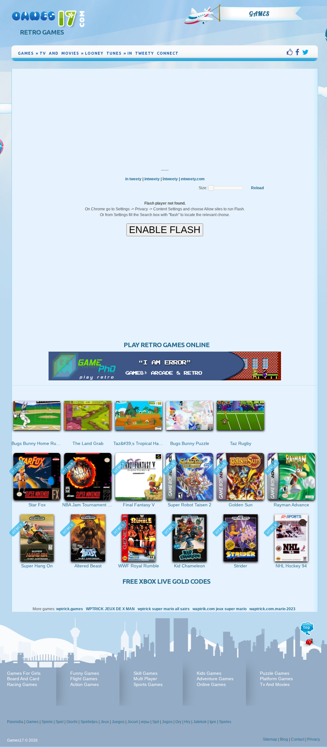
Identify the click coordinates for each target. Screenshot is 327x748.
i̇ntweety (170, 179)
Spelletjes (89, 722)
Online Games (211, 684)
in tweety (133, 179)
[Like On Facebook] (291, 52)
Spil (155, 722)
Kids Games (209, 673)
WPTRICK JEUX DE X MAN (110, 609)
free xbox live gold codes (166, 581)
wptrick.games (69, 609)
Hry (187, 722)
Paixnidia (15, 722)
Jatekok (200, 722)
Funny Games (84, 673)
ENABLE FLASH (165, 229)
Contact (297, 739)
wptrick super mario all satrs (164, 609)
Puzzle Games (274, 673)
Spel (60, 722)
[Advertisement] (164, 116)
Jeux (105, 722)
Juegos (118, 722)
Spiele (47, 722)
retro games (42, 32)
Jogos (167, 722)
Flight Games (83, 678)
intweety (152, 179)
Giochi (72, 722)
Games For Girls (24, 673)
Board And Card (23, 678)
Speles (225, 722)
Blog (284, 739)
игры (145, 722)
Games (259, 14)
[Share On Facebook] (298, 52)
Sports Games (148, 684)
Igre (212, 722)
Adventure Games (215, 678)
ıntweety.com (193, 179)
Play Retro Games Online (166, 344)
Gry (178, 722)
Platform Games (276, 678)
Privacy (313, 739)
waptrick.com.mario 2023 (272, 609)
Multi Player (145, 678)
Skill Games (145, 673)
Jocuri (132, 722)
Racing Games (22, 684)
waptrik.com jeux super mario (220, 609)
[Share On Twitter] (305, 52)
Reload (257, 188)
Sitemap (270, 739)
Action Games (84, 684)
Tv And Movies (275, 684)
